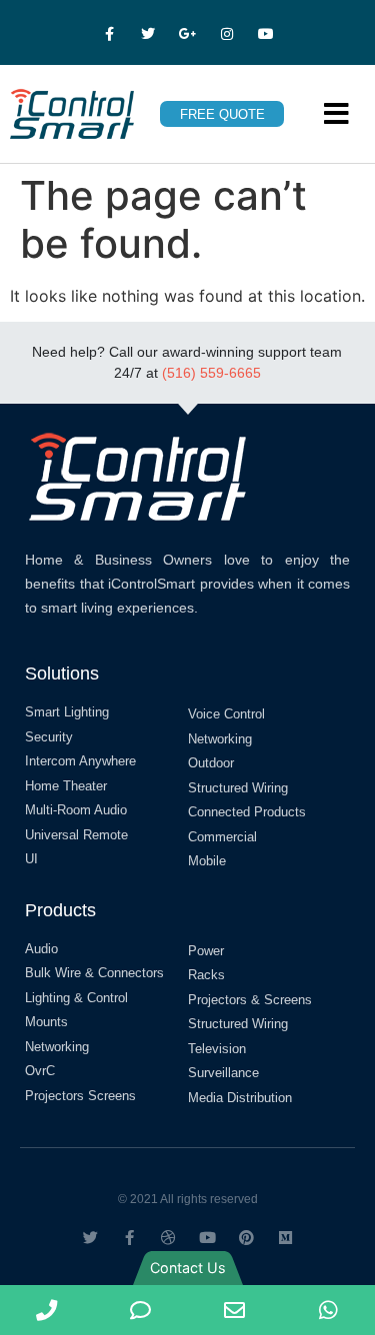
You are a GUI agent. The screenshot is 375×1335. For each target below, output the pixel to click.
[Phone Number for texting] (141, 1310)
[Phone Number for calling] (47, 1310)
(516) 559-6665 (211, 373)
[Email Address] (235, 1310)
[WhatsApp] (328, 1310)
